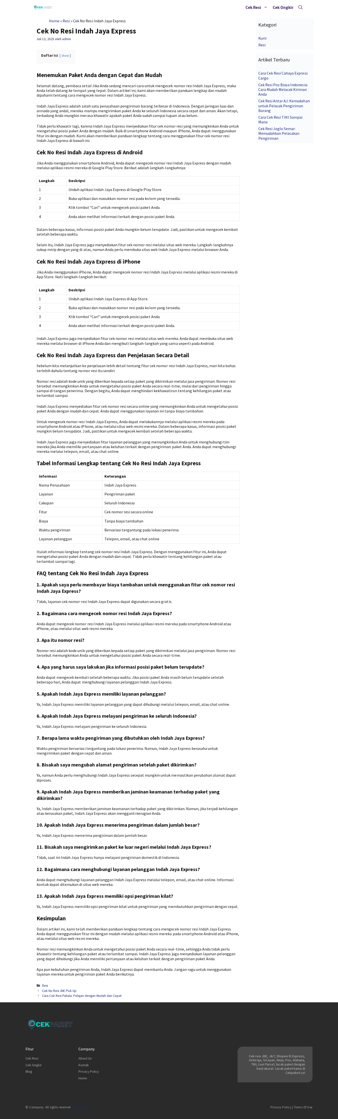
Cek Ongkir (283, 7)
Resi (66, 20)
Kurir (262, 38)
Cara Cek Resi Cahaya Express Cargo (283, 75)
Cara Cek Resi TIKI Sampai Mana (280, 119)
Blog (28, 1071)
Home (54, 20)
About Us (85, 1058)
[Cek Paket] (43, 7)
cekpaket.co (80, 1107)
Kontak (83, 1065)
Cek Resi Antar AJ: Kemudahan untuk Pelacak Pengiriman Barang (284, 105)
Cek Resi (253, 7)
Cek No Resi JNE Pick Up (59, 991)
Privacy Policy (88, 1071)
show (65, 55)
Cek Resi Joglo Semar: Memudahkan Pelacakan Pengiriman (278, 133)
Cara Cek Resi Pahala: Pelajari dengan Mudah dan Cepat (81, 996)
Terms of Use (303, 1107)
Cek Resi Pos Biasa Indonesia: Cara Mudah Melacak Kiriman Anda (283, 89)
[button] (265, 7)
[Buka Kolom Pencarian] (300, 7)
